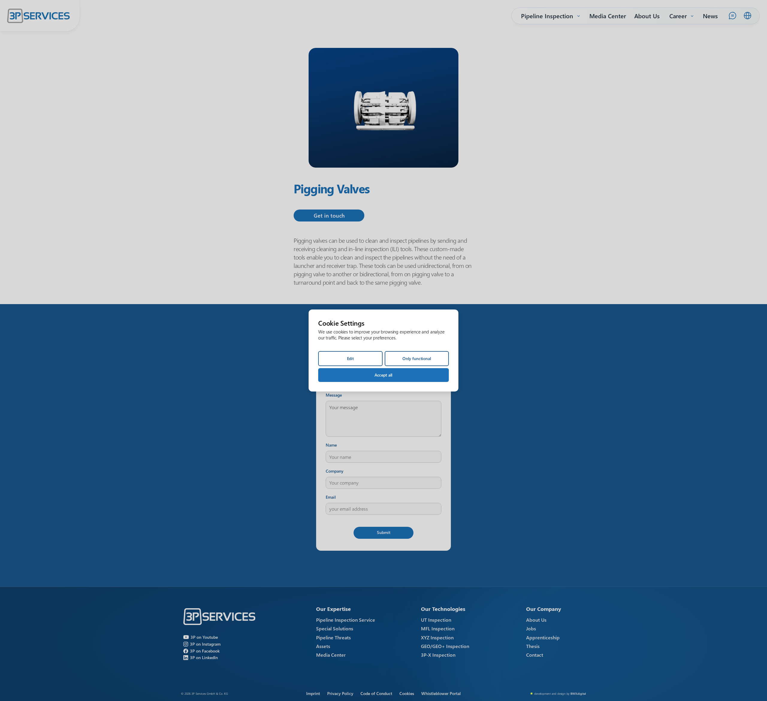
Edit (350, 358)
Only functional (416, 358)
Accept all (384, 375)
